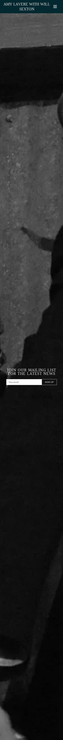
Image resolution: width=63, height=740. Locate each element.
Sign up (49, 382)
